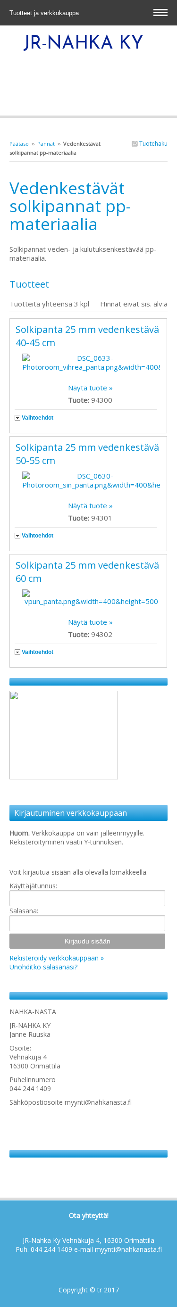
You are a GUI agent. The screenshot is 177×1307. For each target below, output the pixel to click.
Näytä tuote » (90, 387)
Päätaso (19, 143)
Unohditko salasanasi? (43, 966)
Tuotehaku (153, 144)
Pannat (46, 143)
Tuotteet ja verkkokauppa (45, 13)
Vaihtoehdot (37, 417)
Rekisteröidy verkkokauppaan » (56, 957)
